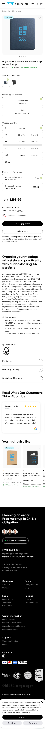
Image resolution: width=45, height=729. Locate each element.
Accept (22, 717)
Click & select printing (12, 95)
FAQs (4, 644)
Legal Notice (7, 599)
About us (6, 584)
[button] (19, 56)
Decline (33, 723)
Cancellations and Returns (13, 626)
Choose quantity (9, 123)
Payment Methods (10, 629)
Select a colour (11, 75)
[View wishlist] (41, 4)
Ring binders (16, 11)
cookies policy (24, 712)
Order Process (8, 619)
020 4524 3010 (12, 550)
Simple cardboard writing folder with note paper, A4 (11, 474)
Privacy (28, 599)
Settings (12, 723)
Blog (27, 588)
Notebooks (6, 11)
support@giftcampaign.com (15, 553)
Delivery (12, 172)
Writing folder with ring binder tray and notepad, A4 (31, 475)
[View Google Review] (35, 428)
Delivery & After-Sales (12, 622)
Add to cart (22, 231)
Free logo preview (22, 224)
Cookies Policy (31, 602)
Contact (5, 588)
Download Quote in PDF (16, 215)
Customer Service (10, 641)
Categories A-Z (31, 584)
